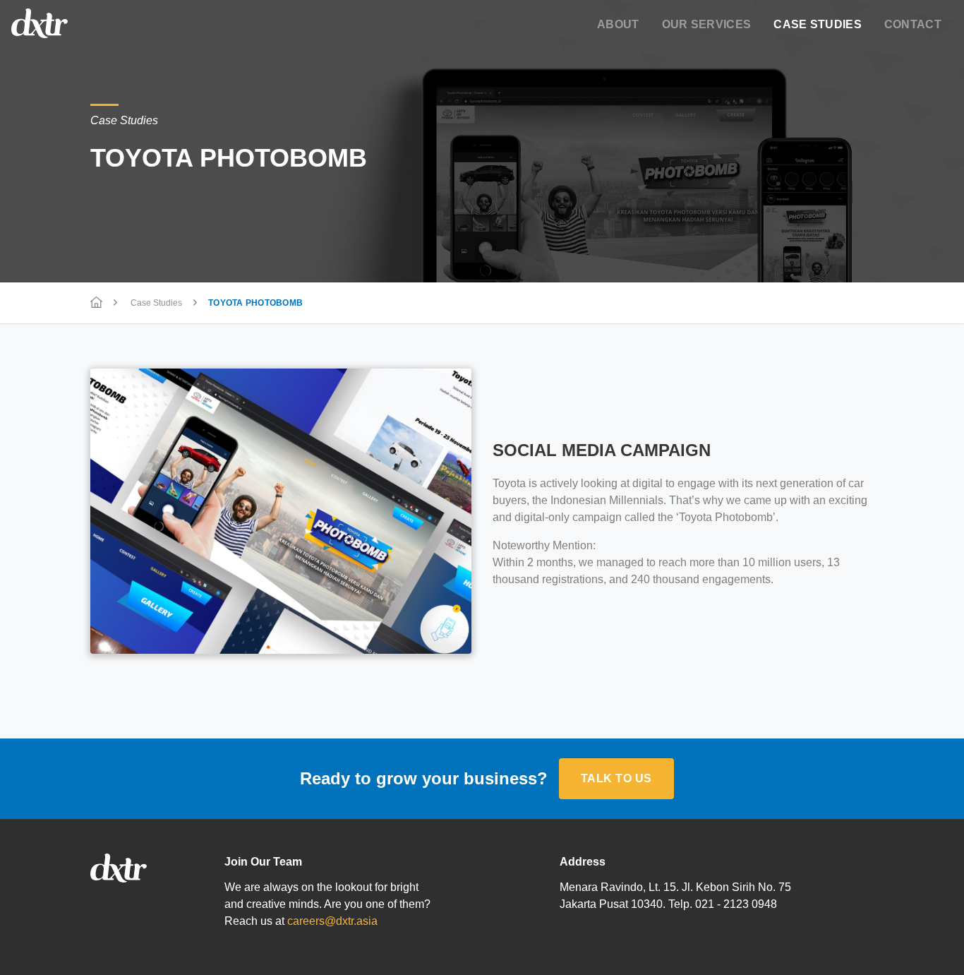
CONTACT (912, 24)
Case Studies (156, 303)
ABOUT (618, 24)
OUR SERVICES (707, 24)
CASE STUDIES (817, 24)
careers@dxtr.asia (332, 921)
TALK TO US (616, 778)
